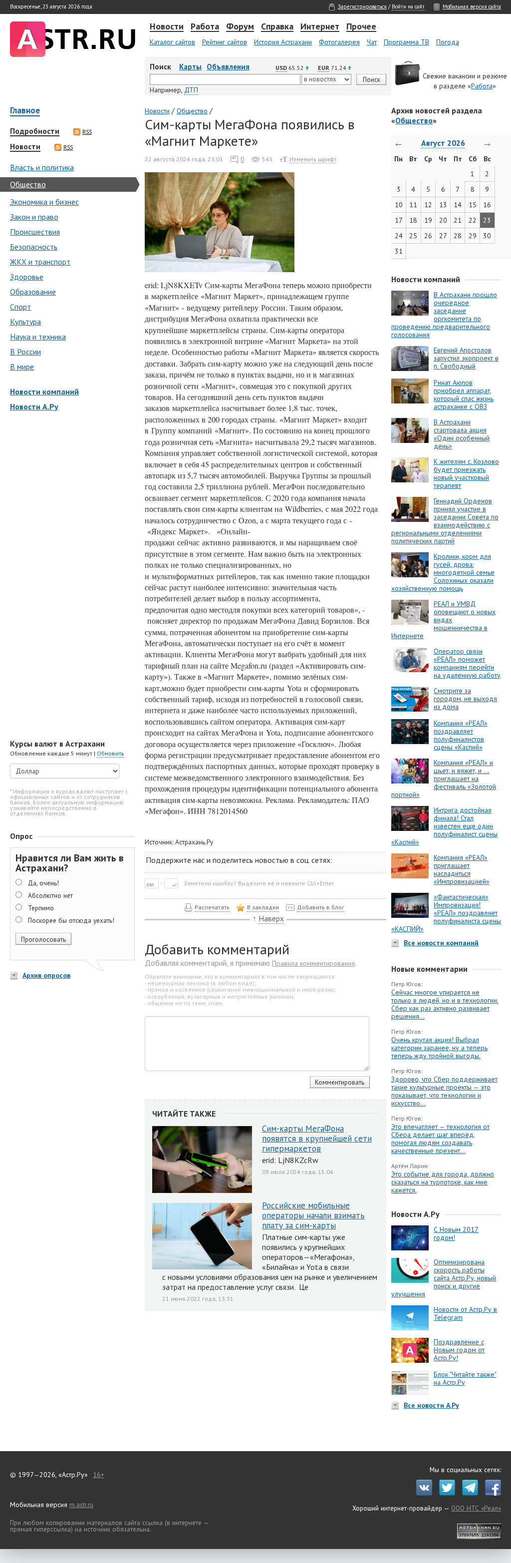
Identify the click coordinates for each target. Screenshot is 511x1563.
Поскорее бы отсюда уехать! (71, 920)
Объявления (228, 66)
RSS (87, 131)
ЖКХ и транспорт (40, 262)
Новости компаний (44, 391)
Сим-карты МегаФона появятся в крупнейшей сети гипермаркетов (317, 1138)
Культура (25, 322)
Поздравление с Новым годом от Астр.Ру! (459, 1349)
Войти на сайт (408, 6)
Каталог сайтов (172, 41)
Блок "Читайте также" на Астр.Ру (465, 1378)
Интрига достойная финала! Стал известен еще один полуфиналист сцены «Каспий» (444, 825)
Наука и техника (38, 337)
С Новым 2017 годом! (456, 1233)
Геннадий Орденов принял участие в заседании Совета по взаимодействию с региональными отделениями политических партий (445, 520)
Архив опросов (46, 975)
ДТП (191, 89)
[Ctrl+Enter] (163, 882)
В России (25, 352)
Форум (240, 27)
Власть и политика (42, 167)
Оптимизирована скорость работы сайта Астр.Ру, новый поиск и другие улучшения (443, 1277)
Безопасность (33, 247)
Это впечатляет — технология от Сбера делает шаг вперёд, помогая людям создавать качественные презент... (440, 1138)
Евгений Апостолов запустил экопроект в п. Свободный (466, 358)
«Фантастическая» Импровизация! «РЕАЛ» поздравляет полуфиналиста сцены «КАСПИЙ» (446, 912)
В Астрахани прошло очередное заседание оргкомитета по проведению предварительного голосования (444, 314)
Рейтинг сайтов (224, 41)
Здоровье (26, 277)
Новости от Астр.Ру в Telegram (465, 1313)
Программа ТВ (406, 41)
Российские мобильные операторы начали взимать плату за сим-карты (313, 1215)
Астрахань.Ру (194, 841)
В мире (22, 367)
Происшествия (35, 232)
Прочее (361, 27)
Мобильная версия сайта (472, 6)
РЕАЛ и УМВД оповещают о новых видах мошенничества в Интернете (443, 619)
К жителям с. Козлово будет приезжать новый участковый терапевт (466, 473)
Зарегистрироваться (362, 6)
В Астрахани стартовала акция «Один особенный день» (462, 433)
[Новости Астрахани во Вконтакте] (421, 1493)
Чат (372, 41)
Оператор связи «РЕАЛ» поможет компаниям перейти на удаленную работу (467, 663)
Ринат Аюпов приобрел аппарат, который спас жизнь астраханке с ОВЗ (464, 394)
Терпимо (41, 907)
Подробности (34, 131)
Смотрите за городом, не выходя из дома (465, 698)
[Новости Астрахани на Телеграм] (467, 1493)
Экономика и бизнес (44, 202)
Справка (277, 27)
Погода (447, 41)
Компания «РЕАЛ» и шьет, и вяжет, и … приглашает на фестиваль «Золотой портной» (443, 778)
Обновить (110, 753)
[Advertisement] (70, 576)
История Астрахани (283, 41)
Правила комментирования (313, 963)
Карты (190, 66)
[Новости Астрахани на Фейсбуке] (490, 1493)
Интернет (319, 27)
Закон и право (34, 217)
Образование (33, 292)
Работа (205, 27)
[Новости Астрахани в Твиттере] (444, 1493)
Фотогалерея (339, 41)
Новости (167, 27)
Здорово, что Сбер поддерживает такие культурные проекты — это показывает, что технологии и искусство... (444, 1091)
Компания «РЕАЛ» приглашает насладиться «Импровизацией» (462, 869)
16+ (98, 1474)
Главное (25, 111)
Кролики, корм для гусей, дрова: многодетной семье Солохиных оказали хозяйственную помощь (443, 572)
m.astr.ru (81, 1504)
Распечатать (212, 907)
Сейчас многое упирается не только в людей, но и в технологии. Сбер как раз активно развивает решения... (445, 1004)
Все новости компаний (441, 942)
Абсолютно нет (50, 895)
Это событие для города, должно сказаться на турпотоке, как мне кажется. (442, 1182)
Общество (28, 184)
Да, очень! (43, 882)
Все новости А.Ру (431, 1405)
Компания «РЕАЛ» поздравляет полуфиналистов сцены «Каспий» (461, 735)
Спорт (20, 307)
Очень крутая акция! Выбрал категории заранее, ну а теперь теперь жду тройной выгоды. (439, 1047)
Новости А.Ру (34, 406)
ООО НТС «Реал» (476, 1508)
